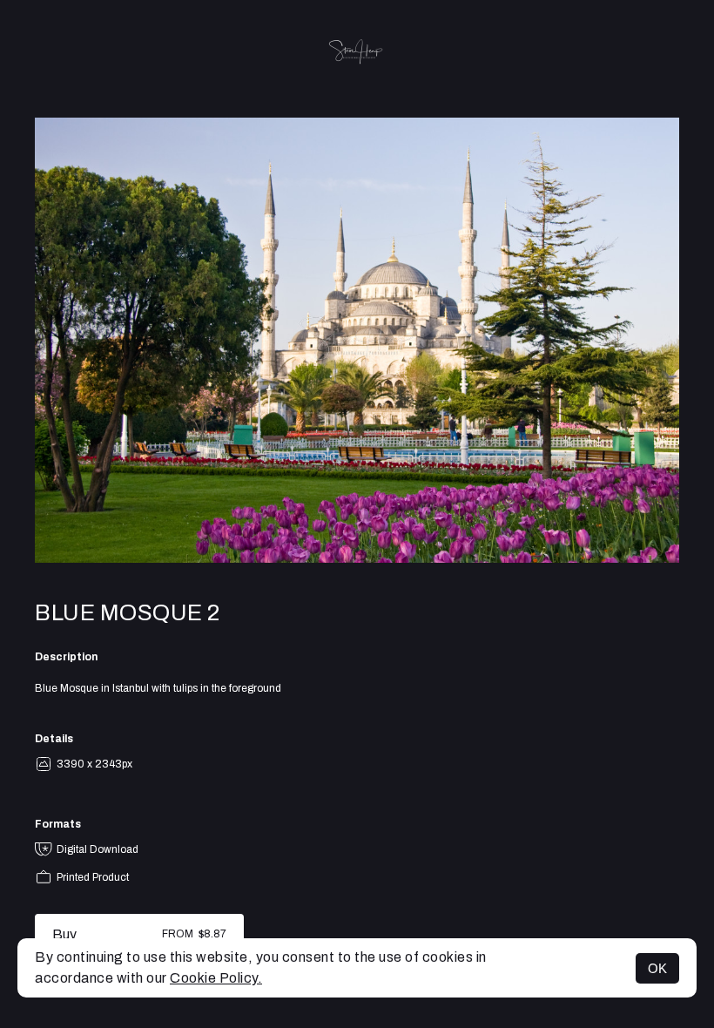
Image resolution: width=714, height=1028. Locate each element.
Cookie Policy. (216, 978)
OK (657, 968)
